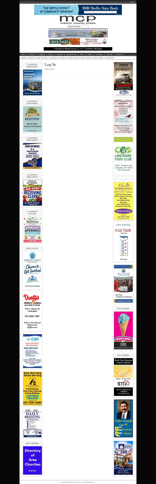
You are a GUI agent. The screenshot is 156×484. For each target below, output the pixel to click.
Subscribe (119, 54)
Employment (98, 58)
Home (23, 54)
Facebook (32, 54)
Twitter (50, 54)
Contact (89, 54)
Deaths (31, 58)
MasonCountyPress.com (77, 482)
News (82, 54)
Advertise (109, 54)
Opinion (63, 58)
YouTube (59, 54)
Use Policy (99, 54)
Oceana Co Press (71, 54)
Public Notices (85, 58)
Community (110, 58)
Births (23, 58)
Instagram (41, 54)
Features (54, 58)
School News (73, 58)
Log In (132, 2)
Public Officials (42, 58)
